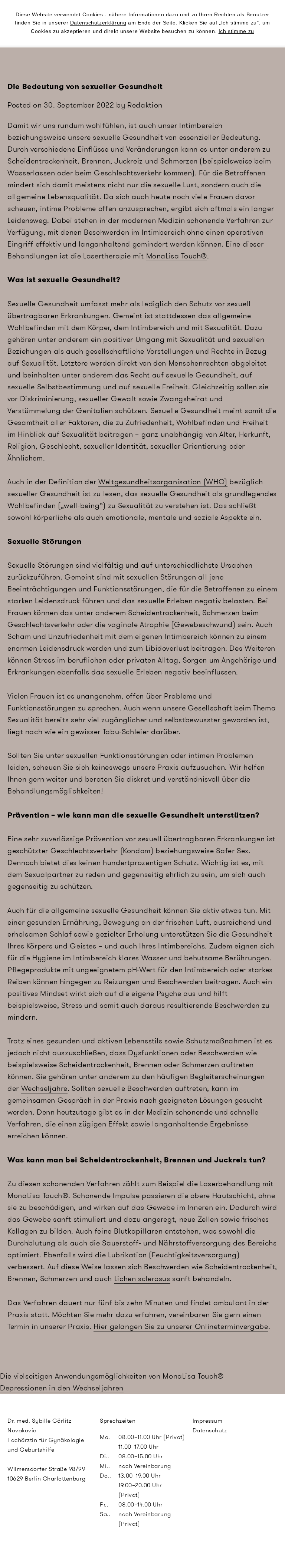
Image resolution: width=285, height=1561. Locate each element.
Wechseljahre (44, 1088)
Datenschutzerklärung (98, 23)
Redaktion (145, 105)
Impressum (208, 1420)
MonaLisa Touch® (176, 256)
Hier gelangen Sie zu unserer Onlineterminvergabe (181, 1326)
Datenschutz (210, 1430)
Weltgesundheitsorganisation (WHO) (162, 481)
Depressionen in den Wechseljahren (62, 1388)
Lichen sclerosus (142, 1278)
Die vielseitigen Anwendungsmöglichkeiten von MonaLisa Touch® (112, 1376)
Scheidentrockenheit (42, 161)
